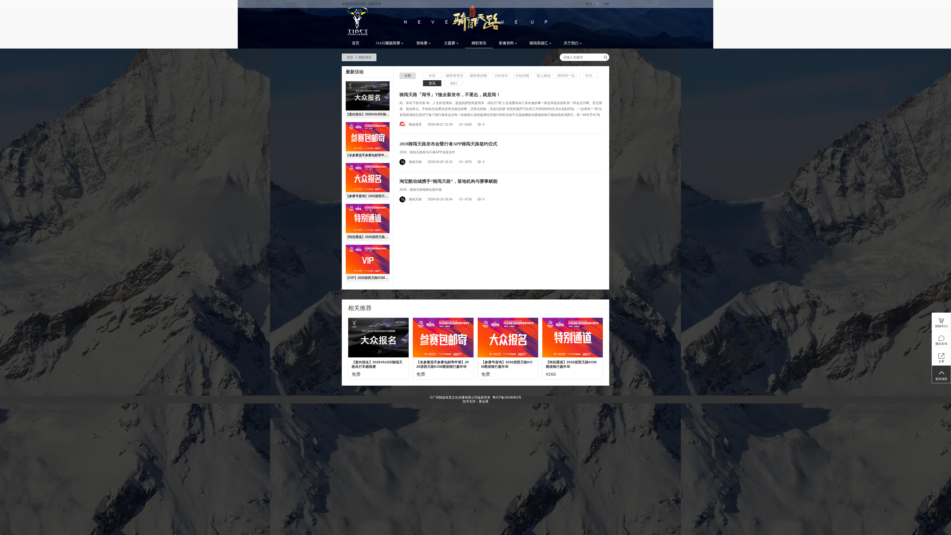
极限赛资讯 (454, 76)
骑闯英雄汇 (538, 43)
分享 (941, 361)
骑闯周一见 (566, 76)
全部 (432, 76)
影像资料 (506, 43)
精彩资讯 (479, 43)
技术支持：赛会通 (475, 401)
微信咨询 (941, 344)
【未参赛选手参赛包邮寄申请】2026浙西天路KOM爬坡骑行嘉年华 (368, 155)
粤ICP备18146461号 (506, 397)
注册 (606, 4)
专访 (588, 76)
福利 (453, 83)
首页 (355, 43)
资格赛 (421, 43)
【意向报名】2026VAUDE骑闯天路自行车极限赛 (368, 114)
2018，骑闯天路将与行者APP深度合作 (427, 152)
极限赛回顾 (478, 76)
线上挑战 (544, 76)
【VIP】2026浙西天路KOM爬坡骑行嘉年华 (368, 278)
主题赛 (449, 43)
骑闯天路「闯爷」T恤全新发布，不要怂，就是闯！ (450, 94)
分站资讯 (501, 76)
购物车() (941, 326)
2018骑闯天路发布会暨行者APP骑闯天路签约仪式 (448, 143)
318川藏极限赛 (388, 43)
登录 (589, 4)
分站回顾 (522, 76)
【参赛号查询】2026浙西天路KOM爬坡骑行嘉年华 (368, 196)
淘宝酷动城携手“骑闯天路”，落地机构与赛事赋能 (448, 181)
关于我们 (571, 43)
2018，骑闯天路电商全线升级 (420, 189)
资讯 (432, 83)
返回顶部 (941, 379)
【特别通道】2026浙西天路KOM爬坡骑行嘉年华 (368, 237)
